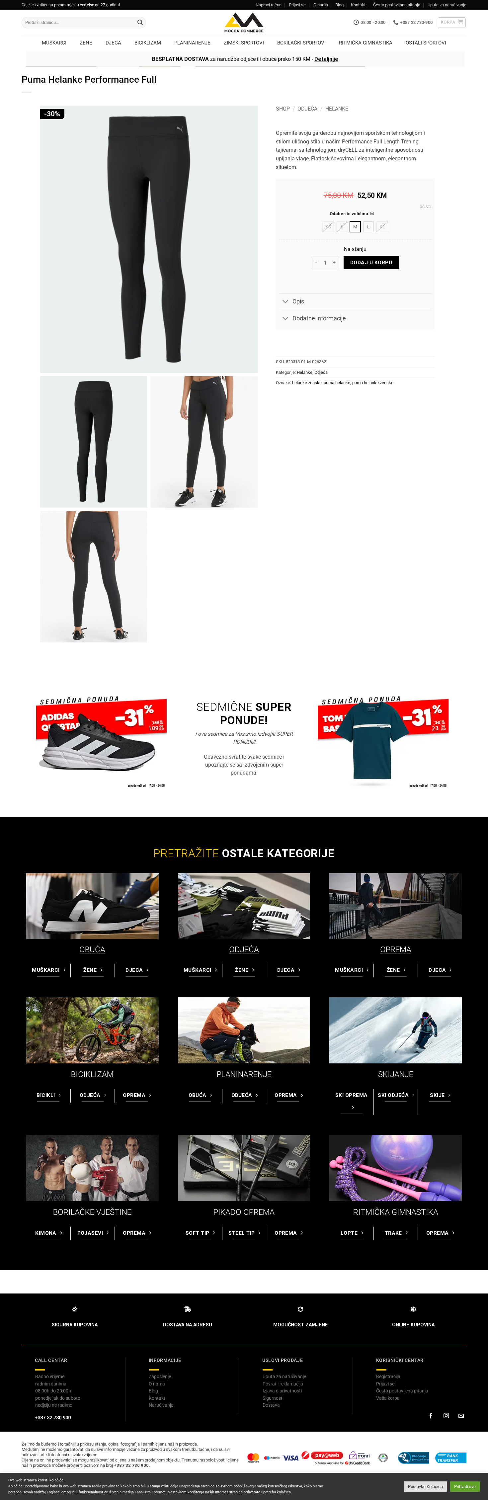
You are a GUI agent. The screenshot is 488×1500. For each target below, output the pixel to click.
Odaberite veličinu (349, 213)
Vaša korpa (388, 1398)
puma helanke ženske (372, 382)
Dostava (271, 1405)
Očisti (425, 207)
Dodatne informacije (319, 318)
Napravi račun (269, 4)
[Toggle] (285, 302)
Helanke (336, 109)
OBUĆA (92, 949)
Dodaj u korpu (371, 263)
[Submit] (140, 22)
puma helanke (337, 382)
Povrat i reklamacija (283, 1383)
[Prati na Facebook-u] (431, 1416)
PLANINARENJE (244, 1074)
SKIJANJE (395, 1074)
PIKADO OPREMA (244, 1212)
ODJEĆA (244, 949)
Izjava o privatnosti (282, 1390)
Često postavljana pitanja (396, 4)
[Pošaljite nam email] (461, 1416)
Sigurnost (273, 1398)
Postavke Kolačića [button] (425, 1486)
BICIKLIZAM (92, 1074)
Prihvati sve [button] (465, 1486)
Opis (298, 301)
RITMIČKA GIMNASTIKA (395, 1212)
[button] (452, 22)
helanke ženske (307, 382)
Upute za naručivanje (447, 4)
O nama (320, 4)
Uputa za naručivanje (284, 1376)
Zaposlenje (160, 1376)
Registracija (388, 1376)
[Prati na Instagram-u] (445, 1416)
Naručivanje (161, 1405)
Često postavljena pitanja (402, 1390)
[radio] (328, 227)
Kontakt (358, 4)
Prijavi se (297, 4)
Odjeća (307, 109)
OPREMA (395, 949)
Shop (283, 109)
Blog (339, 4)
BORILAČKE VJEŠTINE (92, 1212)
